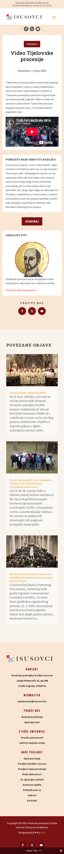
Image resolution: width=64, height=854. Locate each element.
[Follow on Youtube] (38, 29)
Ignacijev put (32, 722)
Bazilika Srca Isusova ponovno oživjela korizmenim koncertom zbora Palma (31, 577)
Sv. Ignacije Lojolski (32, 779)
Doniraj (32, 221)
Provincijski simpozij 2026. (28, 392)
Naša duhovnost (32, 774)
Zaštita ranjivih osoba (32, 742)
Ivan (42, 832)
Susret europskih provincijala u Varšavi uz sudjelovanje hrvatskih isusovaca (31, 483)
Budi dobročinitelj (32, 717)
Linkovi (32, 795)
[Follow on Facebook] (26, 29)
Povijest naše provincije (32, 769)
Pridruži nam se (32, 790)
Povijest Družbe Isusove (32, 763)
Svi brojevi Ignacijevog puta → (22, 290)
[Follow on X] (32, 29)
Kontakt (32, 800)
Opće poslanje (32, 758)
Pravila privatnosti (32, 737)
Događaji (32, 44)
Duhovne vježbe (32, 784)
